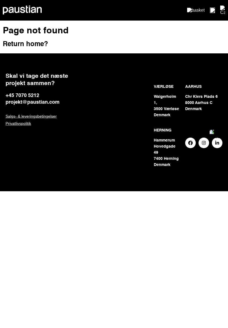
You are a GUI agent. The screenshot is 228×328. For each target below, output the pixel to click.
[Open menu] (212, 10)
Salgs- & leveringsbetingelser (31, 116)
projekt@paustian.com (33, 102)
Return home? (25, 44)
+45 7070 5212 (22, 95)
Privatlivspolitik (18, 123)
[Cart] (222, 10)
